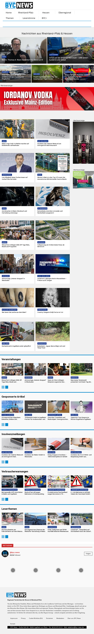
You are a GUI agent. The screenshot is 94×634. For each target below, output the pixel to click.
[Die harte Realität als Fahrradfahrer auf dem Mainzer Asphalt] (12, 519)
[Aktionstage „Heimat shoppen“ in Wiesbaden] (17, 264)
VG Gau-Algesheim (8, 415)
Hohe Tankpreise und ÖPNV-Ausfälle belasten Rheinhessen (58, 530)
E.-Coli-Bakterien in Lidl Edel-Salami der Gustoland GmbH (80, 493)
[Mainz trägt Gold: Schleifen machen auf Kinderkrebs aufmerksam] (17, 129)
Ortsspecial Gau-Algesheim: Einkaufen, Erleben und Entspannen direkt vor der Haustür (11, 420)
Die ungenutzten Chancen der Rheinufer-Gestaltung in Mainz (35, 530)
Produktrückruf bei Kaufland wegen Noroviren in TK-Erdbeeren (57, 494)
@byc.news (15, 552)
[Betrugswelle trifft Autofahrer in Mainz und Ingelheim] (12, 481)
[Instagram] (11, 24)
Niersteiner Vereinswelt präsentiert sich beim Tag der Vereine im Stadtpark (81, 382)
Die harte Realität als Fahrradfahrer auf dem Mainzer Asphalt (12, 531)
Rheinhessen (69, 72)
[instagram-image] (13, 570)
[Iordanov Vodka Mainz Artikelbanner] (47, 112)
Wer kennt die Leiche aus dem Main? (14, 312)
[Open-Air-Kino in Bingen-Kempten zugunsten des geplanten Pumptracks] (58, 369)
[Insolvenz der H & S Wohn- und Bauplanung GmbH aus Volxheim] (81, 444)
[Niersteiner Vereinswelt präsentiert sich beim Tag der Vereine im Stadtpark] (81, 369)
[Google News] (40, 24)
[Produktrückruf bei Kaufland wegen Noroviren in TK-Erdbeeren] (58, 481)
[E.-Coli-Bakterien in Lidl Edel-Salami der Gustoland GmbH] (81, 481)
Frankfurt (5, 72)
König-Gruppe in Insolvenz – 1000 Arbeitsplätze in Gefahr (57, 456)
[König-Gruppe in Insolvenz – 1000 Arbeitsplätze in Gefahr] (58, 444)
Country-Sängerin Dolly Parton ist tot (50, 312)
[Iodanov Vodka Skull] (83, 163)
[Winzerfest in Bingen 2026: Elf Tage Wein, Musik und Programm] (17, 230)
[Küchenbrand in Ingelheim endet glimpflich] (17, 331)
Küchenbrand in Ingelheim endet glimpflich (16, 346)
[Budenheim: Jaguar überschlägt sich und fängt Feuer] (53, 331)
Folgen (88, 553)
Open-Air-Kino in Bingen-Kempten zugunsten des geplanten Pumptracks (56, 382)
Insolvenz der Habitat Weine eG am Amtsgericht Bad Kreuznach (49, 144)
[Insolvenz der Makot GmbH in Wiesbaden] (35, 444)
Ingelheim (37, 74)
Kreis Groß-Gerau (44, 276)
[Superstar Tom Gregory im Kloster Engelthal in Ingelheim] (81, 407)
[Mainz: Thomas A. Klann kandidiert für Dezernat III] (23, 50)
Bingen (4, 242)
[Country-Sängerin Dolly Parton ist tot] (53, 297)
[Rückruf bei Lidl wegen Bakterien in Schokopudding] (35, 481)
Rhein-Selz (74, 377)
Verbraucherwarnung (9, 490)
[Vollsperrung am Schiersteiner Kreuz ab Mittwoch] (53, 230)
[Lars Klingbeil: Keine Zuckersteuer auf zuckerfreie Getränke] (17, 162)
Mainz (4, 56)
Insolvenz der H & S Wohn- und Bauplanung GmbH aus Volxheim (81, 456)
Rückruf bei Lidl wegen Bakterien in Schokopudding (34, 493)
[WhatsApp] (29, 24)
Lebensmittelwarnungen (56, 490)
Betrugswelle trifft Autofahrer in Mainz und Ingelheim (12, 493)
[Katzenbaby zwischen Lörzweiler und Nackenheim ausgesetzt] (53, 196)
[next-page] (6, 387)
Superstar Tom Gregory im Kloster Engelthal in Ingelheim (81, 418)
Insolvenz (28, 452)
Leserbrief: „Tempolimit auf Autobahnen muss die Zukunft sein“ (81, 531)
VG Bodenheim (42, 208)
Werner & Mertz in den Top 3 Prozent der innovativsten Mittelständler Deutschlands (52, 178)
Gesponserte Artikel (55, 415)
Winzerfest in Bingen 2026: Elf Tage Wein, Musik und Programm (16, 246)
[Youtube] (34, 24)
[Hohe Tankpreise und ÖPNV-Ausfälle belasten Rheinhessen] (58, 519)
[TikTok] (23, 24)
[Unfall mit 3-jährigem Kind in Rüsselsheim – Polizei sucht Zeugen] (53, 264)
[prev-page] (3, 387)
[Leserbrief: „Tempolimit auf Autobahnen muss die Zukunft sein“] (81, 519)
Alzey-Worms (54, 54)
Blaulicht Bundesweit (9, 309)
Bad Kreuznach (43, 141)
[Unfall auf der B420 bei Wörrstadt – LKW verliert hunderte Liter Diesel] (70, 50)
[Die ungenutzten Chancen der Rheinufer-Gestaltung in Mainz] (35, 519)
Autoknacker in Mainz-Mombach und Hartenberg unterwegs (14, 212)
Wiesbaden (41, 242)
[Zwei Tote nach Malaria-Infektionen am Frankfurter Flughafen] (15, 74)
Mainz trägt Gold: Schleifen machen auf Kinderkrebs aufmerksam (15, 144)
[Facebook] (6, 24)
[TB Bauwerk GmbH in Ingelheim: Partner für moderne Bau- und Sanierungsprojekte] (35, 407)
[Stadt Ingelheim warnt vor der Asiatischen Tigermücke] (47, 74)
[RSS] (17, 24)
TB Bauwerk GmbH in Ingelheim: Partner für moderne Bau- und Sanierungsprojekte (35, 419)
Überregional (6, 175)
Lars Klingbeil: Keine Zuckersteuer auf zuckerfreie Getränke (15, 178)
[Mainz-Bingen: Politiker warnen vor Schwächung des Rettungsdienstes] (78, 74)
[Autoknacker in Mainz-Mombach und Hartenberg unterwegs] (17, 196)
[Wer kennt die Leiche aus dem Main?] (17, 297)
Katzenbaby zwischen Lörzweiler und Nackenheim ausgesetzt (50, 212)
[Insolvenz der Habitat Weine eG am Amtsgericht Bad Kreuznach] (53, 129)
